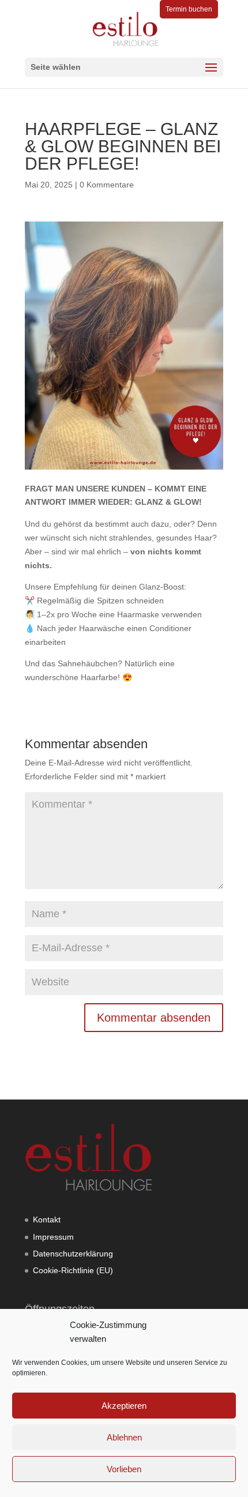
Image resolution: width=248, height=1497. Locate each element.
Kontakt (47, 1219)
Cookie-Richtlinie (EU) (73, 1270)
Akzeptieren (124, 1405)
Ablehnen (124, 1437)
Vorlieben (124, 1469)
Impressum (53, 1236)
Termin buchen (189, 9)
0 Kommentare (107, 184)
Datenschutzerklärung (73, 1253)
